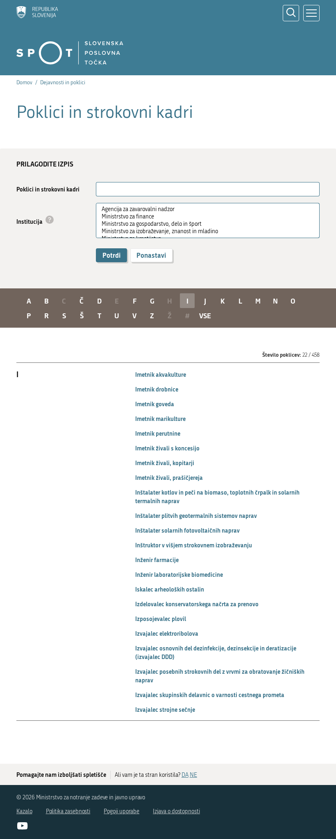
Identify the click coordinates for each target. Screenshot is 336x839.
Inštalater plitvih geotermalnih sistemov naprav (196, 515)
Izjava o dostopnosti (176, 811)
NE (193, 775)
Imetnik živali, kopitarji (164, 463)
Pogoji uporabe (121, 811)
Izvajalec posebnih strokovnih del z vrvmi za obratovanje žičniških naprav (219, 675)
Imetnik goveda (154, 404)
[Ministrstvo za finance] (204, 216)
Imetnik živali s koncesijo (167, 448)
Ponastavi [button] (151, 255)
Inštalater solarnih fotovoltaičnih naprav (187, 530)
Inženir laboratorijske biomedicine (179, 574)
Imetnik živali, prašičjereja (169, 477)
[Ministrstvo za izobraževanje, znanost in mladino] (204, 231)
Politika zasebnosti (68, 811)
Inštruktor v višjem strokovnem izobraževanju (193, 545)
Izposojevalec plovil (160, 618)
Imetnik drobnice (156, 389)
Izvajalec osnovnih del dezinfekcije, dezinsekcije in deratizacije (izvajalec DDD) (215, 652)
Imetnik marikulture (160, 418)
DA (185, 775)
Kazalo (24, 811)
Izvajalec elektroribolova (166, 633)
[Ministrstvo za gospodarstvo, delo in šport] (204, 224)
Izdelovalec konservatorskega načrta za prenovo (197, 604)
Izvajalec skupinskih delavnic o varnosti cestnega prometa (209, 695)
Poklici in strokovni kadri (47, 189)
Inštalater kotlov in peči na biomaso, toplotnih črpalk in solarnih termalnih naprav (217, 496)
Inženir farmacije (157, 560)
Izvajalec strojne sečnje (165, 709)
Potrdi (111, 255)
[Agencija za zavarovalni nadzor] (204, 209)
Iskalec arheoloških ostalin (169, 589)
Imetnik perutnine (157, 433)
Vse (205, 315)
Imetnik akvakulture (160, 374)
